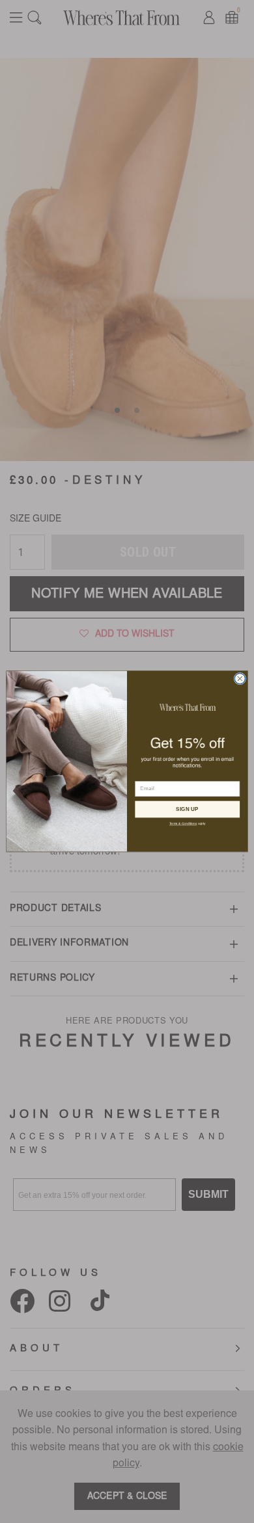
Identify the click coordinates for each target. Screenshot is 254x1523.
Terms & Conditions (183, 823)
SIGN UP (187, 809)
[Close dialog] (240, 679)
